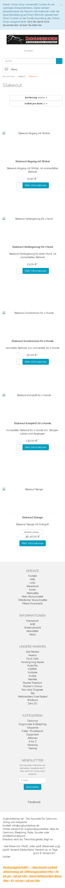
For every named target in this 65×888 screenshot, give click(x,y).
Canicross (32, 720)
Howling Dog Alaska (32, 662)
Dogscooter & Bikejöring (32, 724)
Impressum (32, 620)
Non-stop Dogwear (32, 689)
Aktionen (32, 738)
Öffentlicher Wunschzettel (32, 600)
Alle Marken (32, 651)
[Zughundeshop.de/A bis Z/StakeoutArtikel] (24, 85)
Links (32, 582)
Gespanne (32, 727)
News (32, 634)
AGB (32, 624)
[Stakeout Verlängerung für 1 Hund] (32, 218)
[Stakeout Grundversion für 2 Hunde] (32, 313)
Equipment (33, 734)
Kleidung (33, 745)
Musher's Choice (32, 686)
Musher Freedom (32, 682)
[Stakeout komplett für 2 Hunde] (32, 395)
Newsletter (32, 631)
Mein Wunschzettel (32, 596)
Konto (32, 589)
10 (35, 103)
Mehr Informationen (36, 185)
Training (32, 748)
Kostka (32, 676)
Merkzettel (32, 593)
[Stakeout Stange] (32, 489)
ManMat (32, 679)
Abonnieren (32, 787)
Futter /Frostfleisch (32, 731)
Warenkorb (32, 586)
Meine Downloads (32, 603)
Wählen (35, 97)
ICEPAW (32, 669)
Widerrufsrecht (32, 627)
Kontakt (32, 576)
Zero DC (32, 703)
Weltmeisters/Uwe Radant (32, 696)
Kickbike (32, 672)
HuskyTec (32, 665)
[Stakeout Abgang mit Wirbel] (32, 133)
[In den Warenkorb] (19, 185)
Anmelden (28, 51)
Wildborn (32, 700)
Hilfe (32, 579)
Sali (32, 693)
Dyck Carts (33, 658)
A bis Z (33, 741)
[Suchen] (59, 61)
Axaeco (32, 655)
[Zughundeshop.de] (33, 39)
